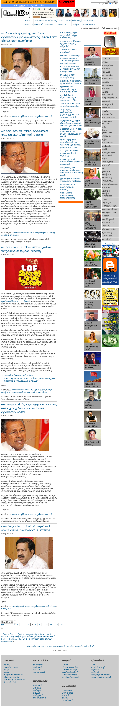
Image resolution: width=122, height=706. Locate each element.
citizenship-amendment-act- (22, 232)
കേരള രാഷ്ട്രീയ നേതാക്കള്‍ (40, 116)
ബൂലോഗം (95, 670)
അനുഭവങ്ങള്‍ (39, 672)
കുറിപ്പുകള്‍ (38, 695)
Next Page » (13, 639)
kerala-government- (107, 131)
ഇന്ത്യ (105, 111)
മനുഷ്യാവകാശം (110, 98)
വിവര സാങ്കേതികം (70, 667)
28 (28, 625)
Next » (3, 639)
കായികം (106, 226)
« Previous (20, 634)
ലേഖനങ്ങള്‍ (38, 665)
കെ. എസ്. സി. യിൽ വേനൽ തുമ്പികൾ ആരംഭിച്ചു (69, 153)
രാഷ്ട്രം (7, 670)
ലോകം (7, 672)
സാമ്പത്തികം (108, 79)
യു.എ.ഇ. (106, 72)
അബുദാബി (107, 104)
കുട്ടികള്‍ (106, 101)
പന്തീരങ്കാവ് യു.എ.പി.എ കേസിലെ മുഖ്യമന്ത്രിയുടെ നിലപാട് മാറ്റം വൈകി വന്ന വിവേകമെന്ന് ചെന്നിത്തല (29, 37)
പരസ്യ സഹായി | (74, 646)
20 (17, 625)
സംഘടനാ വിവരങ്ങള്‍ (55, 646)
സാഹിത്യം (107, 181)
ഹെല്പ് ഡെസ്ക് (97, 667)
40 (47, 625)
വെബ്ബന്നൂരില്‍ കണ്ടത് (100, 675)
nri (103, 168)
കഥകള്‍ (36, 670)
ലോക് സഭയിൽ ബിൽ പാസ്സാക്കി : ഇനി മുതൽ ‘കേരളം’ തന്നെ (70, 69)
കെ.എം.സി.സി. (109, 212)
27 (24, 625)
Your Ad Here (110, 244)
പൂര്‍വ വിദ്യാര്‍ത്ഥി (107, 93)
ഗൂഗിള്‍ (105, 4)
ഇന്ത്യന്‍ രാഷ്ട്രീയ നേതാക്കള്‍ (107, 193)
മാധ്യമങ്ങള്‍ (108, 222)
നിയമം (105, 62)
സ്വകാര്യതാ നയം (35, 646)
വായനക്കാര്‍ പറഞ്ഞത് (101, 677)
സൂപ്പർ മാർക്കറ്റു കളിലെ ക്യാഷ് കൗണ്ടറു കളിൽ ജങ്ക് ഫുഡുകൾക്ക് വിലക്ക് (71, 123)
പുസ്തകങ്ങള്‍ (67, 693)
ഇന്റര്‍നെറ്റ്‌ (107, 232)
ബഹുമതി (106, 89)
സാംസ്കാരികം (108, 162)
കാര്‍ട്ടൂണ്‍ (95, 672)
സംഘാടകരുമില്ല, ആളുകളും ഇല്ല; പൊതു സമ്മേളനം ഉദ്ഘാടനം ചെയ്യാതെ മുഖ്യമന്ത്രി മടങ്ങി (29, 408)
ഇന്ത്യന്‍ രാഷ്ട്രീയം (106, 173)
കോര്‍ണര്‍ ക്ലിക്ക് (69, 672)
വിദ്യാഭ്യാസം (109, 118)
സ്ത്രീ (104, 139)
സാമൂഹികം (41, 392)
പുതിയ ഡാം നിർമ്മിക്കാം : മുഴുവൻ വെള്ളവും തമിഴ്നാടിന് (71, 43)
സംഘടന (106, 69)
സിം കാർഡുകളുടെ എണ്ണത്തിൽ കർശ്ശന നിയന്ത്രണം (68, 35)
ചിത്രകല (37, 688)
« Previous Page (7, 634)
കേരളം (7, 665)
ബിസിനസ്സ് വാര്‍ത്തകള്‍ (14, 680)
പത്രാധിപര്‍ (88, 646)
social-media (107, 108)
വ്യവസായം (108, 143)
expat (104, 158)
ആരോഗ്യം (107, 75)
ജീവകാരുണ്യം (109, 229)
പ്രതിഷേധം (107, 236)
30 (36, 625)
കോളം (65, 698)
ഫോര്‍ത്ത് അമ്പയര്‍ (70, 677)
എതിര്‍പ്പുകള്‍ (39, 390)
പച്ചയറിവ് (66, 695)
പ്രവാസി (106, 59)
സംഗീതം (106, 188)
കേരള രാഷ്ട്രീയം (19, 116)
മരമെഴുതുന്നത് (39, 698)
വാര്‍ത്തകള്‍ (67, 690)
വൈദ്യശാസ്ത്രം (109, 206)
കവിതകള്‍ (37, 667)
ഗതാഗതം (106, 136)
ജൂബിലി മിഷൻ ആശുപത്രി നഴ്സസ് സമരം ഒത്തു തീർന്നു (69, 89)
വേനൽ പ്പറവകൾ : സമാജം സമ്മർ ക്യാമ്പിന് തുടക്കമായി (71, 161)
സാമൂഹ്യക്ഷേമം (109, 184)
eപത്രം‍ (115, 4)
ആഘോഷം (107, 85)
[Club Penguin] (110, 256)
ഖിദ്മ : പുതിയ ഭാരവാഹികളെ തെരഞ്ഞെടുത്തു (67, 195)
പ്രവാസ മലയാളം (70, 675)
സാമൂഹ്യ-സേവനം (107, 122)
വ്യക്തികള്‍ (67, 700)
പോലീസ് (106, 239)
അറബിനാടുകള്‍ (11, 667)
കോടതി (105, 216)
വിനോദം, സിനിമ (11, 677)
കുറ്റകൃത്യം (107, 202)
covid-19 (105, 149)
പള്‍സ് (65, 665)
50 (51, 625)
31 (40, 625)
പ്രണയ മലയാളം (69, 670)
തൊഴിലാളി (107, 177)
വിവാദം (53, 606)
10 (14, 625)
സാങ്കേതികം (107, 114)
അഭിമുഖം (37, 690)
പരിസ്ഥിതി (107, 146)
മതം (104, 127)
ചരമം (104, 199)
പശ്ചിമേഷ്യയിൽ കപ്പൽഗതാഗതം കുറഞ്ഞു (67, 186)
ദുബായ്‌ (105, 165)
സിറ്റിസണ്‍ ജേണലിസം (14, 675)
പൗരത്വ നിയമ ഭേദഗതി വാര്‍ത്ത (18, 375)
